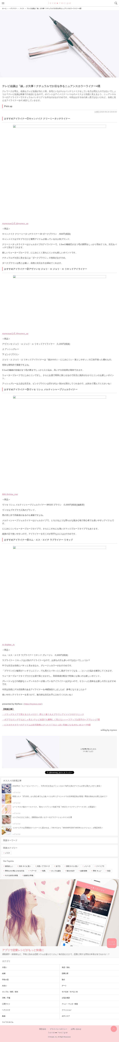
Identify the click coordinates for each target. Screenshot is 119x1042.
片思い (4, 967)
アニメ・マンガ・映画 (70, 1004)
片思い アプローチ (43, 866)
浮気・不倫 (6, 998)
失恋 (108, 871)
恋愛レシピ (59, 3)
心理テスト (6, 1004)
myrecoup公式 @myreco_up (15, 223)
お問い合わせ (76, 1029)
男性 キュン (97, 871)
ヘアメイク (6, 1010)
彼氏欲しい (9, 866)
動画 (3, 1016)
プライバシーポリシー (58, 1029)
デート (64, 985)
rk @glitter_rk (8, 644)
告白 (63, 979)
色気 (43, 871)
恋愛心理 (65, 973)
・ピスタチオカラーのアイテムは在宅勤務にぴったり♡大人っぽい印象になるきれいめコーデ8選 (46, 725)
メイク (7, 853)
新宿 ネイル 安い (72, 866)
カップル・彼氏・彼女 (10, 992)
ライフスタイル (7, 1022)
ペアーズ (33, 871)
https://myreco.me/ (33, 704)
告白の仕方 (71, 871)
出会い (4, 985)
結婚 (3, 973)
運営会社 (42, 1029)
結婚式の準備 (28, 875)
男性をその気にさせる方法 (14, 871)
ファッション (66, 1010)
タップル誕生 (56, 871)
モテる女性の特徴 (11, 875)
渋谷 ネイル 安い (25, 866)
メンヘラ (87, 866)
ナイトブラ (100, 866)
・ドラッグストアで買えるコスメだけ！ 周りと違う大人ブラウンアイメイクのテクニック (43, 714)
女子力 (58, 866)
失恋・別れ (66, 967)
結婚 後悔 (83, 871)
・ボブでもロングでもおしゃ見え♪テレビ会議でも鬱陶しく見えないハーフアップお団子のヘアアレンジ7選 (51, 719)
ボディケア (66, 1016)
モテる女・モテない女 (70, 992)
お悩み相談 (66, 998)
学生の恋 (5, 979)
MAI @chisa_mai (10, 494)
